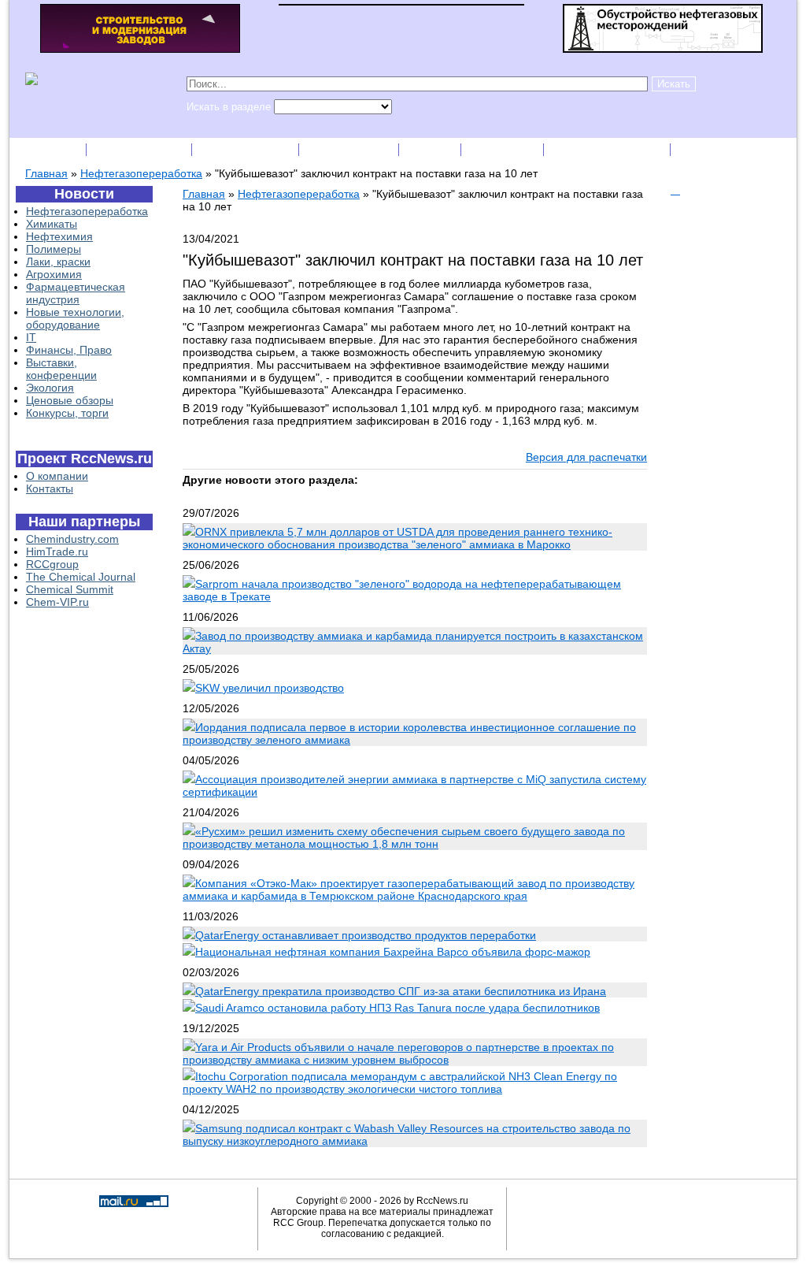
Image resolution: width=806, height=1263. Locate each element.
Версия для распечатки (586, 457)
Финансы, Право (69, 350)
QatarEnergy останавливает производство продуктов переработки (365, 935)
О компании (57, 476)
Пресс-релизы (247, 149)
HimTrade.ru (57, 551)
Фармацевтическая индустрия (75, 293)
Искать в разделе (230, 107)
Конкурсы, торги (67, 413)
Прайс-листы (350, 149)
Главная (46, 173)
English (431, 149)
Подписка (48, 149)
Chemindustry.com (72, 539)
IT (31, 337)
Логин (699, 149)
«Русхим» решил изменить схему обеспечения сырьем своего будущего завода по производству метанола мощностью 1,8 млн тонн (404, 837)
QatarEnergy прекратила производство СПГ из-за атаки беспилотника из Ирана (400, 991)
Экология (50, 387)
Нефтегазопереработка (141, 173)
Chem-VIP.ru (57, 602)
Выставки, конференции (61, 368)
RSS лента (504, 149)
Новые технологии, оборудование (75, 318)
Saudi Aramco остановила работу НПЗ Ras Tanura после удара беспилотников (397, 1007)
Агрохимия (54, 274)
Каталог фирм (140, 149)
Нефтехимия (59, 236)
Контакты (49, 488)
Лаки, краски (58, 261)
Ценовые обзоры (69, 400)
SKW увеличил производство (269, 688)
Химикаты (51, 223)
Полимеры (53, 249)
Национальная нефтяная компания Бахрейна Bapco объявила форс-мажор (392, 951)
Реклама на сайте (608, 149)
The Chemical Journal (80, 576)
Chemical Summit (69, 589)
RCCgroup (52, 564)
